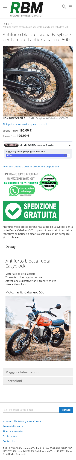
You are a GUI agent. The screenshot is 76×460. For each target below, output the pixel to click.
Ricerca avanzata (13, 431)
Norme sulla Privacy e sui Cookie (22, 421)
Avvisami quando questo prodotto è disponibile (31, 166)
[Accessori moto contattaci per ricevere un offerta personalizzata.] (31, 195)
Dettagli (11, 246)
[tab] (38, 247)
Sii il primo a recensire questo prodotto (26, 124)
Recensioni (13, 381)
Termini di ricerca (13, 426)
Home (6, 23)
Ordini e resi (10, 436)
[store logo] (26, 9)
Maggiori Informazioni (22, 372)
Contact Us (9, 441)
